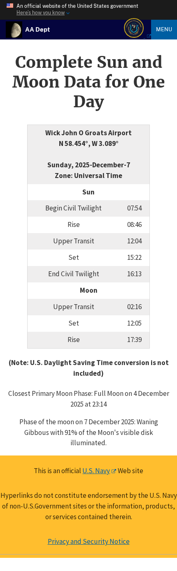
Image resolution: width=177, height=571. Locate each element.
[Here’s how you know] (88, 10)
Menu (164, 29)
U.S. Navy (96, 470)
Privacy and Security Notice (89, 541)
